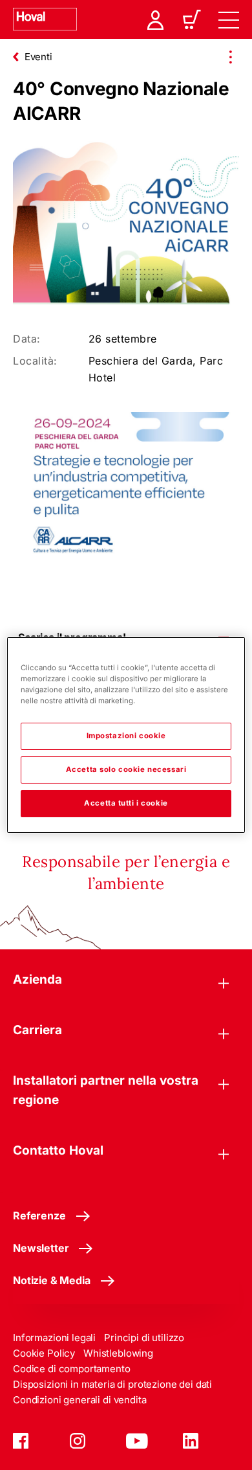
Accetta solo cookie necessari (126, 769)
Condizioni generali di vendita (80, 1400)
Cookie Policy (44, 1353)
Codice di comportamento (72, 1369)
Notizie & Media (51, 1280)
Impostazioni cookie (126, 735)
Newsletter (40, 1247)
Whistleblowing (118, 1353)
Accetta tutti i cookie (126, 803)
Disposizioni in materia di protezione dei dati (112, 1384)
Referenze (39, 1215)
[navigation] (229, 19)
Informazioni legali (54, 1337)
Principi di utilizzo (144, 1337)
